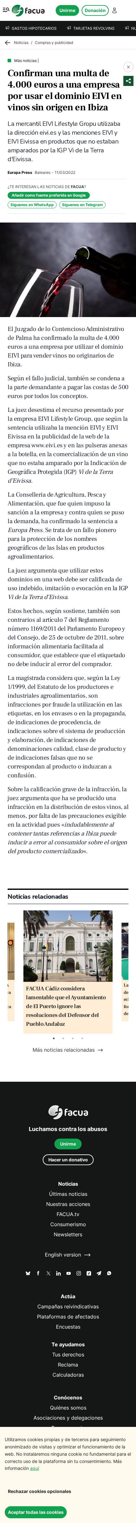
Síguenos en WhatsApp (32, 204)
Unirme (67, 10)
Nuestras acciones (68, 1204)
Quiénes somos (68, 1408)
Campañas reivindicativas (68, 1307)
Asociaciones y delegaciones (68, 1418)
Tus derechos (68, 1355)
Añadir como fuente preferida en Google (49, 195)
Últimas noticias (68, 1194)
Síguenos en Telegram (82, 204)
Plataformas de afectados (68, 1317)
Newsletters (68, 1235)
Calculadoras (68, 1375)
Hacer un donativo (68, 1159)
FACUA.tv (68, 1214)
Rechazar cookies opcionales (39, 1491)
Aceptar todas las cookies (36, 1512)
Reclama (68, 1365)
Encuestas (68, 1327)
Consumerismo (68, 1224)
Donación (95, 10)
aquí (34, 1468)
